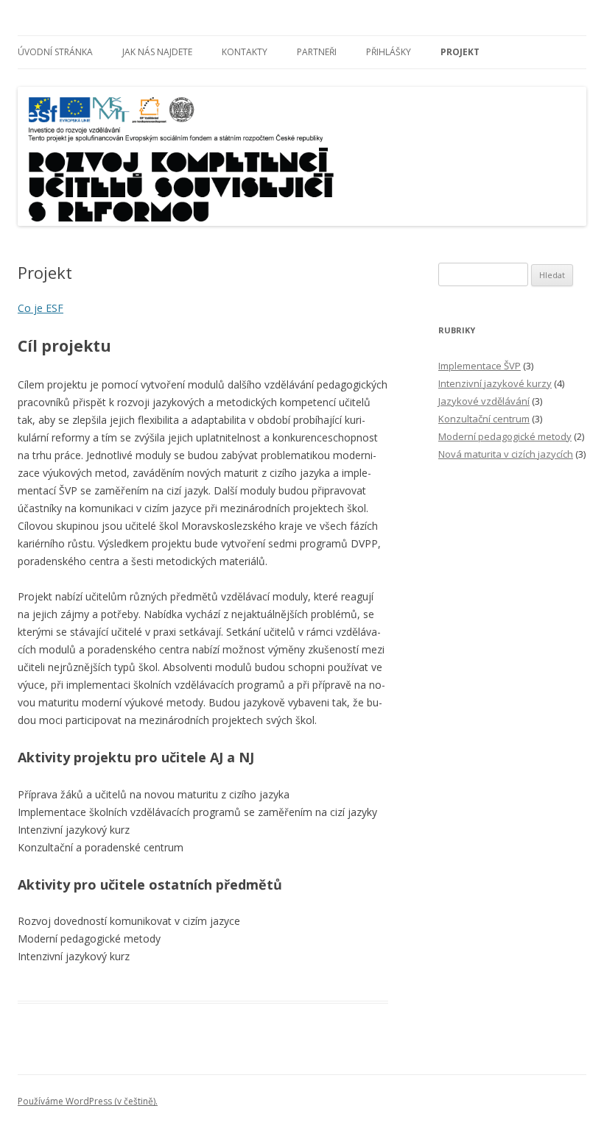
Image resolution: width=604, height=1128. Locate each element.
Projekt (460, 52)
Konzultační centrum (484, 418)
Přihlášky (388, 52)
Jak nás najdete (157, 52)
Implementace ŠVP (479, 365)
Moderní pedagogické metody (505, 436)
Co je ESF (40, 308)
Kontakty (244, 52)
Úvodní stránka (55, 52)
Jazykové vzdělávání (484, 401)
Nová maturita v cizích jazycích (505, 454)
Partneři (317, 52)
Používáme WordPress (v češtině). (88, 1101)
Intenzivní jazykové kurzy (495, 383)
